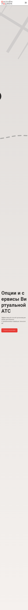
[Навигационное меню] (26, 2)
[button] (9, 330)
